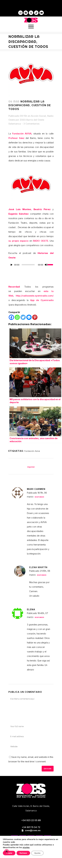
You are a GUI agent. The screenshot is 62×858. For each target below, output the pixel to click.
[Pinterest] (34, 317)
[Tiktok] (36, 12)
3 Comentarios (31, 123)
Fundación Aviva (32, 451)
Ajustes (37, 853)
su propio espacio (18, 240)
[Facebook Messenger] (29, 317)
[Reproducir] (11, 265)
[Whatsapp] (17, 317)
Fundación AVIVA (22, 133)
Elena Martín (38, 567)
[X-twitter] (31, 12)
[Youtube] (41, 12)
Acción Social (38, 115)
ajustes (26, 847)
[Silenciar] (46, 265)
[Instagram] (20, 12)
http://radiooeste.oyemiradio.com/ (35, 295)
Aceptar (9, 853)
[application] (31, 265)
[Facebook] (25, 12)
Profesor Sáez (16, 138)
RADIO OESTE (40, 240)
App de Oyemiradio (42, 300)
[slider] (51, 264)
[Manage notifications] (6, 851)
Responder (39, 497)
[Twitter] (23, 317)
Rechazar (23, 853)
